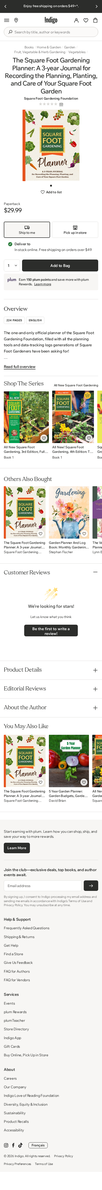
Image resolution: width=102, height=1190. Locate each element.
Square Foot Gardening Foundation (51, 98)
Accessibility (14, 1130)
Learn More (16, 848)
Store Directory (16, 1029)
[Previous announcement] (5, 6)
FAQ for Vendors (17, 980)
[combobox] (54, 32)
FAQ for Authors (17, 971)
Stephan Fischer (61, 552)
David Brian (57, 801)
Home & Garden (49, 47)
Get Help (11, 945)
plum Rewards (15, 1012)
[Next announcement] (96, 6)
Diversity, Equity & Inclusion (25, 1104)
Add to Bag (60, 265)
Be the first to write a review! (51, 631)
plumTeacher (14, 1020)
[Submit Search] (10, 32)
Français (38, 1145)
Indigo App (12, 1038)
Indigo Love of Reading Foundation (31, 1095)
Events (9, 1003)
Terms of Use (44, 1164)
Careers (10, 1078)
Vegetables (76, 52)
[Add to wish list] (43, 438)
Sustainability (15, 1113)
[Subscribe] (91, 885)
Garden (69, 47)
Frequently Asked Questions (26, 928)
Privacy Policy (63, 1156)
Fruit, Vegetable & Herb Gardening (39, 52)
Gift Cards (12, 1046)
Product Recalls (16, 1121)
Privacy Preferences (17, 1164)
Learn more (42, 284)
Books (29, 47)
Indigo (19, 1156)
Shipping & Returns (19, 937)
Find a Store (13, 954)
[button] (6, 20)
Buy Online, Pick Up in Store (26, 1055)
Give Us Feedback (18, 962)
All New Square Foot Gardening (76, 385)
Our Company (15, 1087)
